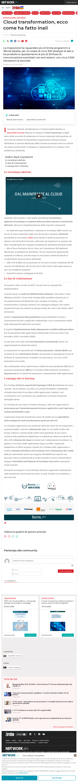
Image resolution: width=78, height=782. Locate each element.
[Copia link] (19, 41)
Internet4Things (68, 13)
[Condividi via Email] (22, 41)
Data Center (56, 13)
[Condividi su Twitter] (7, 41)
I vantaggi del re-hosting (16, 166)
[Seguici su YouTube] (43, 734)
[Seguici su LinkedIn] (30, 734)
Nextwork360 (10, 752)
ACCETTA (19, 778)
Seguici (20, 734)
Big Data (35, 13)
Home (5, 35)
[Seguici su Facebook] (39, 734)
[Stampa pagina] (26, 41)
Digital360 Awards (15, 133)
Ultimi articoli (7, 13)
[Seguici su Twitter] (35, 734)
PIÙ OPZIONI (57, 778)
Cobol (30, 238)
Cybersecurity (45, 13)
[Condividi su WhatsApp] (4, 41)
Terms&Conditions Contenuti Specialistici (21, 742)
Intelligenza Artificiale (22, 13)
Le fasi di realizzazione (16, 163)
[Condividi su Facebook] (15, 41)
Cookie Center (43, 742)
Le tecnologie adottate (15, 160)
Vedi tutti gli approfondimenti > (63, 727)
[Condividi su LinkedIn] (11, 41)
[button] (6, 8)
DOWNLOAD (30, 635)
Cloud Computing (18, 35)
